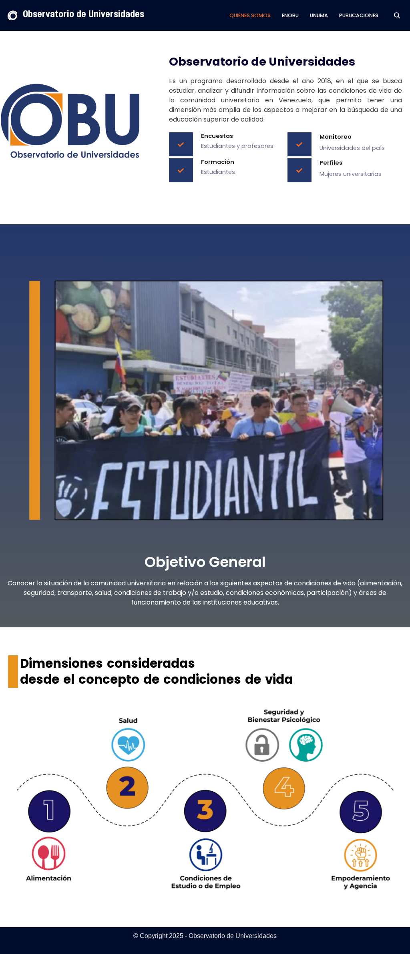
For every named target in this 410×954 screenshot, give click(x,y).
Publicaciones (358, 15)
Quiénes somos (250, 15)
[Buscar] (397, 15)
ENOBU (290, 15)
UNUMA (319, 15)
